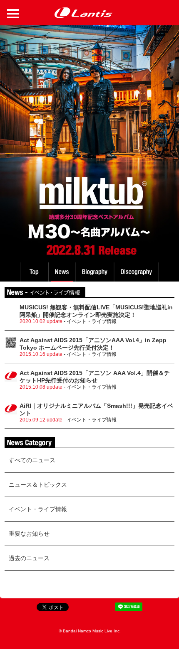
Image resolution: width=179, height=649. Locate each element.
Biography (95, 272)
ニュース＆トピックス (38, 484)
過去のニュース (29, 558)
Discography (137, 272)
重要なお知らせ (29, 533)
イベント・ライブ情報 (38, 509)
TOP (33, 272)
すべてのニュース (32, 460)
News (61, 272)
